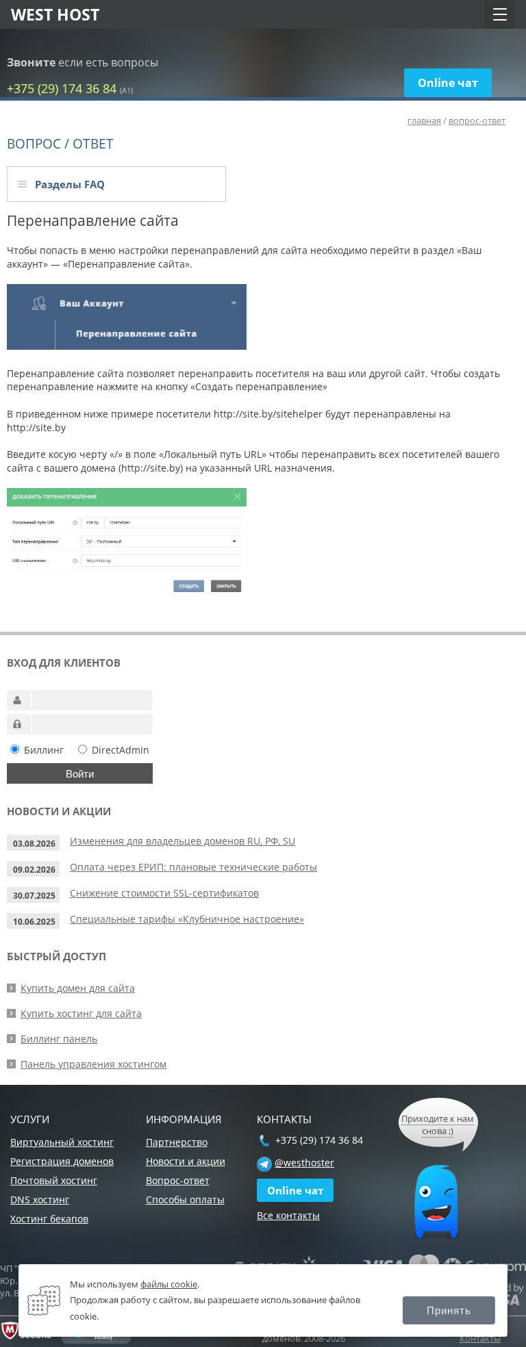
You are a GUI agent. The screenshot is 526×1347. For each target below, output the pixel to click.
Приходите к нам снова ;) (437, 1124)
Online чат (448, 82)
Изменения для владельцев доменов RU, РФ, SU (182, 840)
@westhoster (304, 1162)
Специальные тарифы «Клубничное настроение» (187, 918)
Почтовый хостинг (53, 1180)
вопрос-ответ (477, 120)
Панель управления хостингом (93, 1063)
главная (424, 120)
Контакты (480, 1338)
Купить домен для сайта (78, 988)
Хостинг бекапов (49, 1218)
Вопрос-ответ (178, 1180)
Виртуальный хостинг (62, 1142)
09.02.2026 (34, 869)
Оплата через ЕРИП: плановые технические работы (193, 866)
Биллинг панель (59, 1038)
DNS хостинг (39, 1199)
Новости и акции (185, 1161)
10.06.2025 (34, 921)
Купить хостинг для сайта (81, 1013)
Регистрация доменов (62, 1161)
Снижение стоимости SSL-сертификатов (164, 892)
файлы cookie (168, 1284)
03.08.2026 (34, 843)
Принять (449, 1310)
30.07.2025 (34, 895)
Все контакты (288, 1215)
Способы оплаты (185, 1199)
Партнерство (177, 1142)
